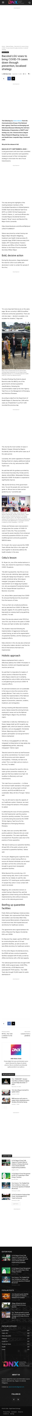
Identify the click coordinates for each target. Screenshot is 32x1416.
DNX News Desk (7, 74)
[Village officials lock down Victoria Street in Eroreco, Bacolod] (6, 1306)
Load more (15, 1204)
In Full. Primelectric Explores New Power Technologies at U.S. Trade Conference (21, 1196)
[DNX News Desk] (16, 1049)
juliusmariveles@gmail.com (16, 1387)
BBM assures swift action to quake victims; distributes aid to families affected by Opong (20, 1100)
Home (3, 46)
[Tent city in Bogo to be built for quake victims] (6, 1092)
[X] (13, 78)
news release (17, 121)
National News (9, 46)
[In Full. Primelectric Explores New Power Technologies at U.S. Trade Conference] (6, 1197)
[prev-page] (3, 1107)
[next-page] (6, 1107)
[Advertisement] (16, 25)
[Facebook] (9, 78)
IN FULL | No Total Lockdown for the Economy (7, 1035)
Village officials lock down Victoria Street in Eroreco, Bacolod (19, 1305)
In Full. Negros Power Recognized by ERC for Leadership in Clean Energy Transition (21, 1175)
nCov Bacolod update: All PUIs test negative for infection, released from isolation (20, 1295)
